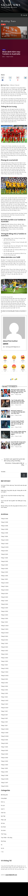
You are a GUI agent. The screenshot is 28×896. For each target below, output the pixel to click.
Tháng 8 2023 (4, 640)
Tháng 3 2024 (4, 615)
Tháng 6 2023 (4, 647)
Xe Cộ (2, 848)
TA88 (25, 89)
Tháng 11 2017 (4, 782)
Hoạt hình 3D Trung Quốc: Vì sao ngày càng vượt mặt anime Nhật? (18, 443)
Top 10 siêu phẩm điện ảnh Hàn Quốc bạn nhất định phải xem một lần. (18, 401)
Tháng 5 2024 (4, 607)
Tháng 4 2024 (4, 611)
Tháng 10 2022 (4, 675)
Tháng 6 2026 (4, 518)
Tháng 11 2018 (4, 775)
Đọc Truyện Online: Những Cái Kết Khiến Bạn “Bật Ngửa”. (18, 433)
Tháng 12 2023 (4, 625)
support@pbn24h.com (11, 874)
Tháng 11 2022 (4, 672)
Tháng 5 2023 (4, 650)
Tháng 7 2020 (4, 747)
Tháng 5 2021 (4, 718)
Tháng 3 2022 (4, 689)
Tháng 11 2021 (4, 704)
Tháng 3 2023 (4, 657)
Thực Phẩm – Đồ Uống (6, 837)
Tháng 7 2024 (4, 600)
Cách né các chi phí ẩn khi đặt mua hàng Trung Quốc (12, 496)
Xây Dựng (3, 841)
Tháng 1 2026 (4, 536)
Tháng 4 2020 (4, 757)
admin (3, 56)
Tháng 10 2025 (4, 547)
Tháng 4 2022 (4, 686)
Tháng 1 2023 (4, 664)
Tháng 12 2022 (4, 668)
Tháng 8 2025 (4, 554)
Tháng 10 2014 (4, 786)
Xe (1, 844)
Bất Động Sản (4, 794)
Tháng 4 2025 (4, 568)
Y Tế (2, 851)
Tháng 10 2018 (4, 779)
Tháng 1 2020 (4, 768)
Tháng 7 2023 (4, 643)
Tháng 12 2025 (4, 540)
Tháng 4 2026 (4, 525)
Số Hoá (3, 823)
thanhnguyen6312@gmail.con (13, 346)
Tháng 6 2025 (4, 561)
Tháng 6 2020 (4, 750)
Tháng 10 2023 (4, 632)
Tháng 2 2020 (4, 764)
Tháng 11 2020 (4, 732)
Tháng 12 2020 (4, 729)
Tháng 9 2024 (4, 593)
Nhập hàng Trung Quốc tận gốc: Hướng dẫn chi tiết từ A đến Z (13, 491)
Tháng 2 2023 (4, 661)
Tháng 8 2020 (4, 743)
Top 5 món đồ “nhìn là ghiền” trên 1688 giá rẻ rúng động (13, 33)
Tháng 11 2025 (4, 543)
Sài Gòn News (10, 5)
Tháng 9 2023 (4, 636)
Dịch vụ (3, 802)
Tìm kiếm (3, 471)
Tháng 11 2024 (4, 586)
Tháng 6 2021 (4, 714)
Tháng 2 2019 (4, 772)
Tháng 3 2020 (4, 761)
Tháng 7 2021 (4, 711)
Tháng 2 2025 (4, 575)
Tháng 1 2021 (4, 725)
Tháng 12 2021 (4, 700)
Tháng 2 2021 (4, 722)
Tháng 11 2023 (4, 629)
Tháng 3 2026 (4, 529)
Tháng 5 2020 (4, 754)
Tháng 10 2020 (4, 736)
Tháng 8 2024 (4, 597)
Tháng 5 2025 (4, 565)
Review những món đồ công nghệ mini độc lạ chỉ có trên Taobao (14, 506)
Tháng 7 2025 (4, 557)
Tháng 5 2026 (4, 522)
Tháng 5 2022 (4, 682)
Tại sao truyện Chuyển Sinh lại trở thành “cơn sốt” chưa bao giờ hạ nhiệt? (17, 423)
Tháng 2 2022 (4, 693)
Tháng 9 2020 (4, 739)
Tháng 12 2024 (4, 582)
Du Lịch (3, 805)
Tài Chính (3, 830)
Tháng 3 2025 (4, 572)
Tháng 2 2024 (4, 618)
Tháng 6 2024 (4, 604)
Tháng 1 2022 (4, 697)
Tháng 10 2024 (4, 590)
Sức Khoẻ (3, 827)
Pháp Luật (3, 819)
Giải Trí (4, 49)
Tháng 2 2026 (4, 532)
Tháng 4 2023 (4, 654)
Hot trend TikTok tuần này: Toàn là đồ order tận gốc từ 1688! (14, 486)
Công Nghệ (4, 798)
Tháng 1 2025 (4, 579)
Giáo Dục (3, 812)
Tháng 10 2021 (4, 707)
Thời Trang (3, 834)
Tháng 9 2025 (4, 550)
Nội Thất (3, 816)
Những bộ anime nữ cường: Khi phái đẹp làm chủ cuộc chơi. (18, 412)
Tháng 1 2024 (4, 622)
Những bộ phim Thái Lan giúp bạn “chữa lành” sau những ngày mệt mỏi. (18, 391)
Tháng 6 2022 (4, 679)
